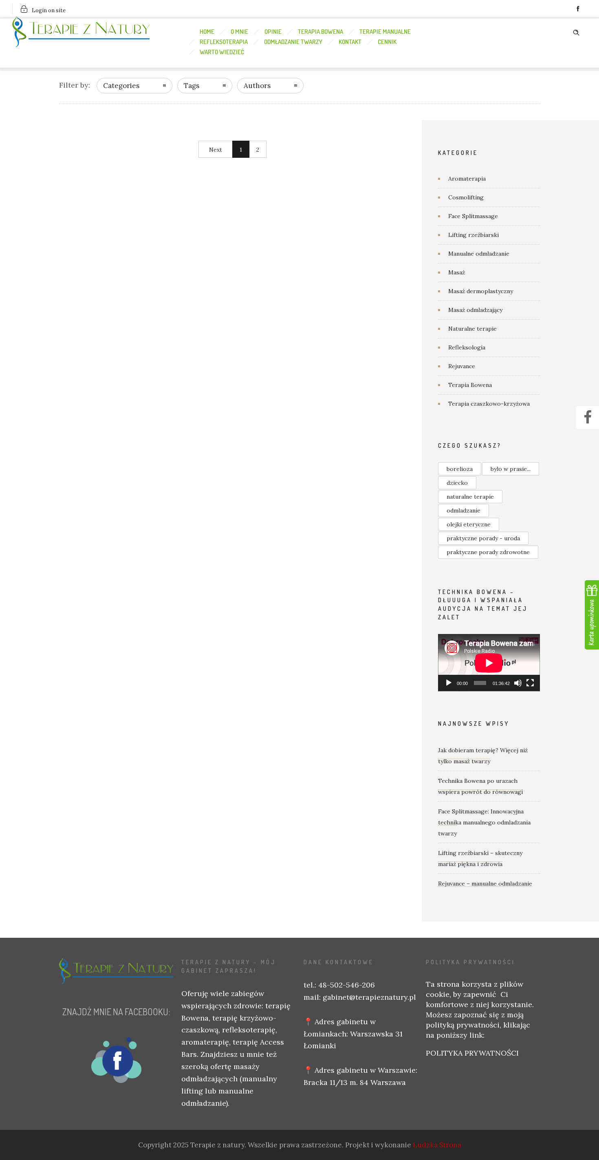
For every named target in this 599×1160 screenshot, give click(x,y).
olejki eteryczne (469, 524)
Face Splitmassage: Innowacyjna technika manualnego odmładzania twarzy (484, 822)
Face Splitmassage (473, 216)
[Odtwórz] (449, 683)
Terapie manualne (385, 31)
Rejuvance (461, 366)
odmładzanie (463, 510)
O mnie (239, 31)
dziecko (457, 482)
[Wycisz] (518, 683)
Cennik (387, 42)
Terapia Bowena (320, 31)
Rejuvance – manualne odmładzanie (485, 883)
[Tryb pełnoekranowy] (530, 683)
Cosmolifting (466, 197)
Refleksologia (466, 347)
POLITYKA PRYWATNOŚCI (472, 1053)
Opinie (273, 31)
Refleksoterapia (224, 42)
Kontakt (350, 42)
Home (207, 31)
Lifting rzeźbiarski (473, 235)
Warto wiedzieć (222, 52)
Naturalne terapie (472, 328)
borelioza (460, 469)
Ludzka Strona (437, 1144)
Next (215, 149)
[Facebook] (578, 9)
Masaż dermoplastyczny (480, 291)
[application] (489, 663)
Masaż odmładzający (475, 310)
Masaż (456, 272)
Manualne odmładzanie (478, 253)
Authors (257, 85)
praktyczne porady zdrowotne (488, 552)
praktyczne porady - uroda (483, 538)
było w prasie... (511, 469)
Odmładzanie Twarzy (293, 42)
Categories (121, 85)
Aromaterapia (467, 178)
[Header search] (576, 31)
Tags (191, 85)
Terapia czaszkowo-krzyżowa (489, 403)
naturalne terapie (470, 496)
